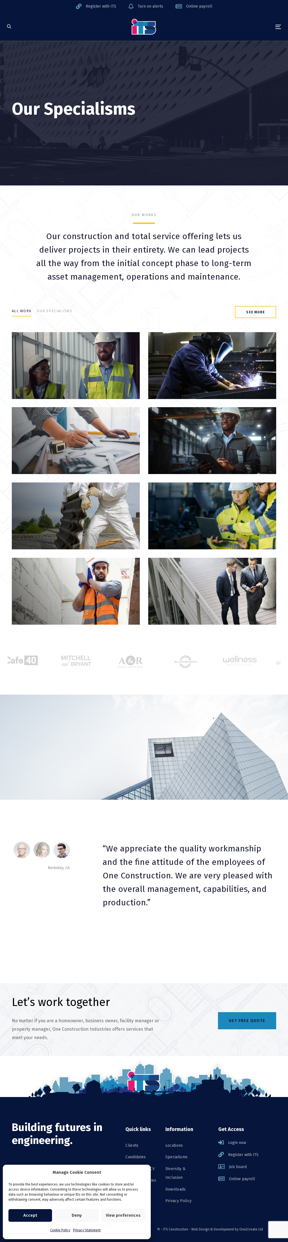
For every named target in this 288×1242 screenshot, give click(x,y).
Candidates (135, 1157)
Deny (77, 1215)
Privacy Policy (178, 1200)
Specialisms (176, 1157)
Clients (131, 1145)
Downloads (175, 1189)
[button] (9, 26)
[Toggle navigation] (235, 27)
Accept (30, 1215)
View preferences (123, 1215)
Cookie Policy (60, 1230)
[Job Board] (247, 1167)
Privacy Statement (87, 1230)
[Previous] (105, 930)
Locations (174, 1145)
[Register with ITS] (96, 6)
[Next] (125, 930)
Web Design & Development (212, 1229)
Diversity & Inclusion (175, 1173)
